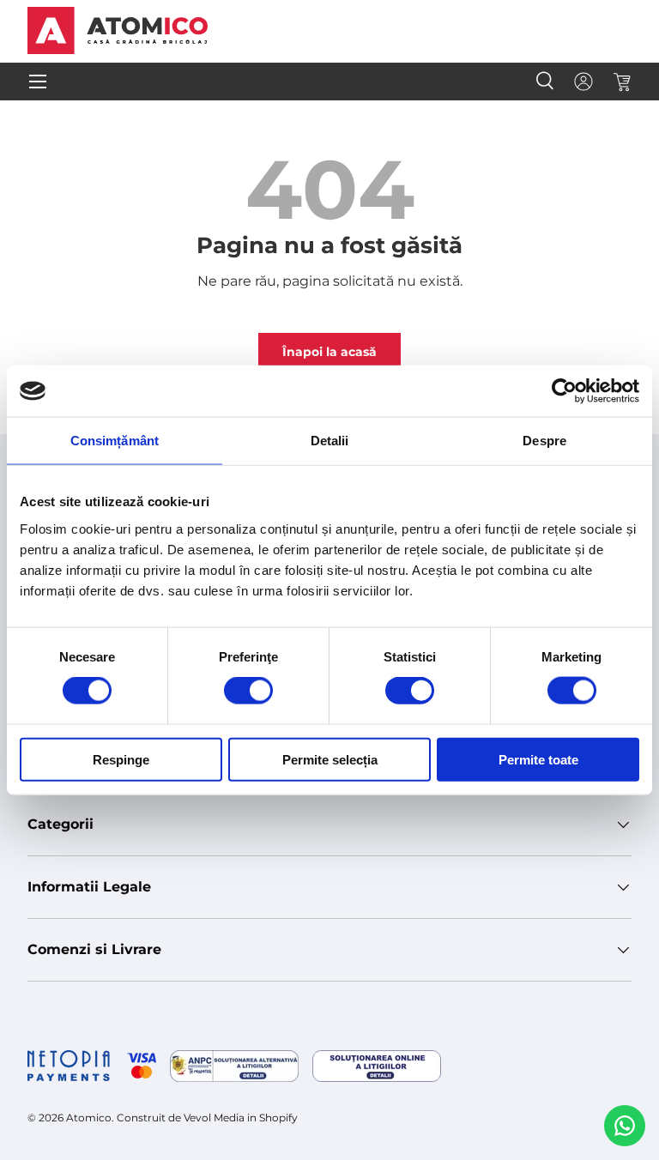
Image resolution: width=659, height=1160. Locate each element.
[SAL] (234, 1066)
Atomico (89, 1117)
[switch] (248, 690)
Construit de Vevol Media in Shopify (207, 1117)
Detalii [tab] (330, 440)
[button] (621, 81)
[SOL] (376, 1066)
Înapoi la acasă (329, 351)
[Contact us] (624, 1125)
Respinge (121, 759)
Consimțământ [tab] (114, 440)
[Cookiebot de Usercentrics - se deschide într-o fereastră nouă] (564, 391)
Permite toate (538, 759)
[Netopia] (91, 1065)
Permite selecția (330, 759)
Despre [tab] (544, 440)
